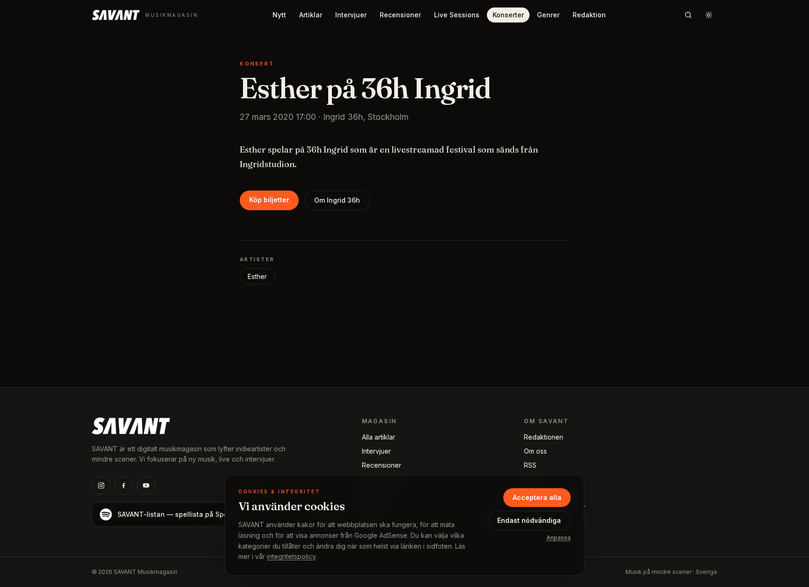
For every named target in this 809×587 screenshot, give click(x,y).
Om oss (535, 451)
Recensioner (400, 15)
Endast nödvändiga (529, 520)
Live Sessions (456, 15)
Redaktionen (543, 437)
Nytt (279, 15)
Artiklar (310, 15)
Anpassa (558, 537)
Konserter (508, 15)
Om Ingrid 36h (337, 200)
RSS (530, 465)
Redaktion (589, 15)
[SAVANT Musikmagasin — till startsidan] (131, 425)
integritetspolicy (291, 556)
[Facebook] (123, 485)
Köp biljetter (269, 200)
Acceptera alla (537, 497)
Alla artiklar (378, 437)
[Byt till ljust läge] (708, 15)
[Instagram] (101, 485)
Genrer (548, 15)
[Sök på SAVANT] (688, 15)
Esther (257, 276)
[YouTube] (146, 485)
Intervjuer (351, 15)
